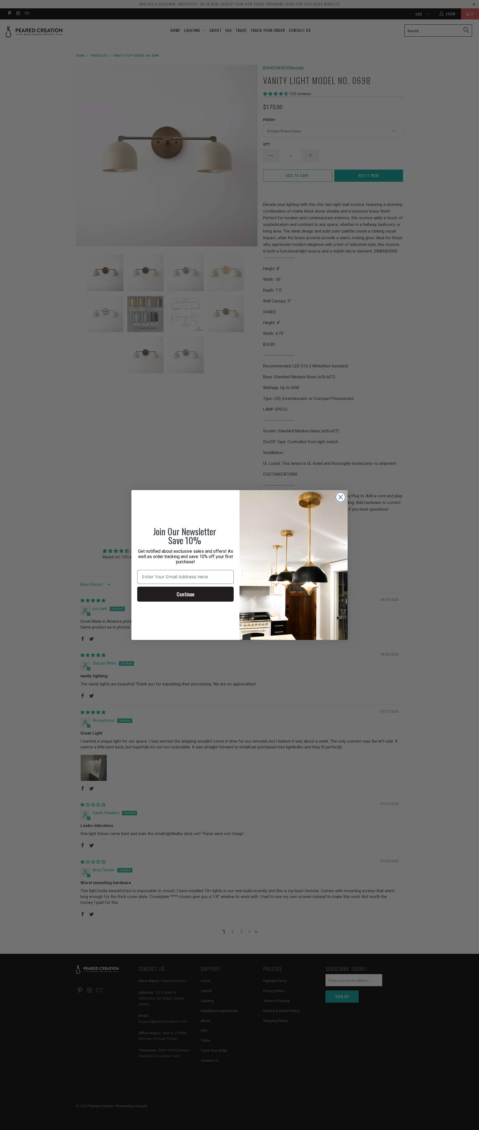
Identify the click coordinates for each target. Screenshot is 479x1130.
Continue (185, 594)
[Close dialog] (340, 497)
